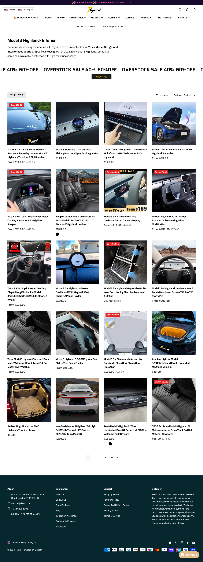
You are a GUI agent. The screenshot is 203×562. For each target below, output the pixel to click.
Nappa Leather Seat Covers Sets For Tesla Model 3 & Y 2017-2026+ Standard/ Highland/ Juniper (75, 220)
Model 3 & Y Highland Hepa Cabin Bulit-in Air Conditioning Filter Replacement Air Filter (125, 292)
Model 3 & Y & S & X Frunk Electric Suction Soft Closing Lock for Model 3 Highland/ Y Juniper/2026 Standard (27, 153)
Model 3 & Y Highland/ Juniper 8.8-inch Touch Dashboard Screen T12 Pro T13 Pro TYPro (172, 292)
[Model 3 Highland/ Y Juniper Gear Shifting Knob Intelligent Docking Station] (77, 123)
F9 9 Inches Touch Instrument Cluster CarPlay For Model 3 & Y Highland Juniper (27, 220)
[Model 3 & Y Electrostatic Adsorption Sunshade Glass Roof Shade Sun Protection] (125, 333)
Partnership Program (66, 521)
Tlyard (18, 550)
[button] (101, 76)
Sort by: (178, 95)
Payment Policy (111, 500)
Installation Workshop (66, 516)
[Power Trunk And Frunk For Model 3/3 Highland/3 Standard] (174, 123)
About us (60, 494)
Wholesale (61, 526)
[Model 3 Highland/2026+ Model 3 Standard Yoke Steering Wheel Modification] (174, 190)
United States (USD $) (22, 542)
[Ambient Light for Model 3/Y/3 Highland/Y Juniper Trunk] (29, 400)
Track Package (63, 505)
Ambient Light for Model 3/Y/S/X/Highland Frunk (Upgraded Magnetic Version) (170, 363)
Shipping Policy (111, 494)
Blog (58, 510)
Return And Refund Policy (116, 505)
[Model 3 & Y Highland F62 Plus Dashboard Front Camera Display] (125, 190)
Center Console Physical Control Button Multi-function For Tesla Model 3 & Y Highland (125, 153)
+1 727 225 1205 (19, 509)
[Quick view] (48, 106)
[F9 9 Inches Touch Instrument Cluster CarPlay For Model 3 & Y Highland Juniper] (29, 190)
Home (80, 26)
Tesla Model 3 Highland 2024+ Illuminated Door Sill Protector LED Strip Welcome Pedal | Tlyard (125, 430)
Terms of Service (112, 516)
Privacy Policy (111, 510)
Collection (92, 26)
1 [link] (88, 457)
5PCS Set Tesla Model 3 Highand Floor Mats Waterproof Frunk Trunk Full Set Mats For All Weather (172, 430)
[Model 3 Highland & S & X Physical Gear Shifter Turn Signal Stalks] (77, 333)
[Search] (180, 10)
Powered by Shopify (33, 550)
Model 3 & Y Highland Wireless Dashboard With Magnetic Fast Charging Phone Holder (72, 292)
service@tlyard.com (21, 503)
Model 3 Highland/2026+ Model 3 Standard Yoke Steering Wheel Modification (169, 220)
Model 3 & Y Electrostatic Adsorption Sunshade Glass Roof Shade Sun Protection (123, 363)
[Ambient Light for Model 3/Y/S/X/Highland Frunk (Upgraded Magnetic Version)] (174, 333)
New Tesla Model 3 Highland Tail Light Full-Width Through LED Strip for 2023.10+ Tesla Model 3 (76, 430)
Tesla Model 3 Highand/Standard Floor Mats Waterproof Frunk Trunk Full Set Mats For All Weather (28, 363)
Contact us (61, 500)
